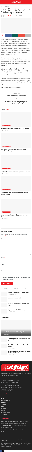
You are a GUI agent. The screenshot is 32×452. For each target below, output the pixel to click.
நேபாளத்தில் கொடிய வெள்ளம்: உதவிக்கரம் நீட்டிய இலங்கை (15, 128)
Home (2, 6)
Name (3, 257)
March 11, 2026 (19, 15)
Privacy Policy (19, 438)
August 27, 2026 (5, 130)
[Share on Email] (21, 35)
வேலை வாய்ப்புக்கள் (5, 412)
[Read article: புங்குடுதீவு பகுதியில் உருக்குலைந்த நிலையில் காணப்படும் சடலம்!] (16, 206)
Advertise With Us (5, 400)
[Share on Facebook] (8, 35)
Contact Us (4, 414)
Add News (3, 398)
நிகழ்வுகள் (3, 408)
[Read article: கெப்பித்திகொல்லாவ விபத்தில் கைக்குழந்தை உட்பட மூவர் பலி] (16, 162)
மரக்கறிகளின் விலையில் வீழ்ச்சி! (15, 298)
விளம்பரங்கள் (11, 438)
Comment (4, 239)
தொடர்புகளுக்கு (4, 440)
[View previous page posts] (15, 224)
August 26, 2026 (5, 196)
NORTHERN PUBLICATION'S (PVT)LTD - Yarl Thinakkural (19, 443)
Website (3, 271)
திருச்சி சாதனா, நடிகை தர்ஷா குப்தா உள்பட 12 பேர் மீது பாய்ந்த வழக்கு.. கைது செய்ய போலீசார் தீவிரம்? (15, 332)
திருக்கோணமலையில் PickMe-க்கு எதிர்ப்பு (17, 309)
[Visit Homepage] (16, 2)
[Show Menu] (1, 2)
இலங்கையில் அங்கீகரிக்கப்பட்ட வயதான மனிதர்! (18, 292)
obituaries (3, 402)
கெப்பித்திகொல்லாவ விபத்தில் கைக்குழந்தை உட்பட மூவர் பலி (15, 171)
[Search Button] (30, 2)
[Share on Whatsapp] (15, 35)
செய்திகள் (7, 6)
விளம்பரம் (3, 410)
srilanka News (8, 87)
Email (3, 264)
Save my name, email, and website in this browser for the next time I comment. (16, 278)
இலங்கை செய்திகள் (6, 125)
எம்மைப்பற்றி (3, 438)
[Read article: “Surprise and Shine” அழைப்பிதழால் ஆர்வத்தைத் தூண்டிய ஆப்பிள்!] (4, 340)
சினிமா (2, 406)
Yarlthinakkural (16, 87)
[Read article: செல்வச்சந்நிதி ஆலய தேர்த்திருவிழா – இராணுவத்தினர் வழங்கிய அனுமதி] (16, 183)
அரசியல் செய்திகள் (14, 6)
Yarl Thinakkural (9, 15)
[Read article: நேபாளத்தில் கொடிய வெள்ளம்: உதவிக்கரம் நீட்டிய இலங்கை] (16, 119)
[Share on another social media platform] (28, 35)
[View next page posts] (17, 224)
